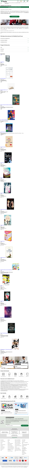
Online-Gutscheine (17, 444)
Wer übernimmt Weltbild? (4, 40)
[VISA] (2, 458)
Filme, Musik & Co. (3, 374)
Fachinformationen (3, 444)
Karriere (2, 442)
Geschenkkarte (24, 447)
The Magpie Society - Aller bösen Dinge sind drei (6, 349)
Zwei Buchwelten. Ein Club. (7, 408)
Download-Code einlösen (18, 445)
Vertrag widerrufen (14, 437)
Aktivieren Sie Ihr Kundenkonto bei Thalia (21, 363)
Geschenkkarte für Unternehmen (24, 449)
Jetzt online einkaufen (14, 16)
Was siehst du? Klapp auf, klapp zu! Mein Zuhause (6, 269)
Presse (1, 443)
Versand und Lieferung (18, 443)
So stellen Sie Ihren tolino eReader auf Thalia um (14, 7)
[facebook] (14, 461)
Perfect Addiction (3, 162)
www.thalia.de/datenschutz (4, 390)
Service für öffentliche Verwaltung (10, 449)
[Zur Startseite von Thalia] (4, 1)
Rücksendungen (10, 444)
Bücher (9, 374)
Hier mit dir (2, 177)
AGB (1, 450)
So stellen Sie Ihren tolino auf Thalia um (7, 363)
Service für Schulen (10, 445)
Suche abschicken (7, 3)
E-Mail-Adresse (8, 424)
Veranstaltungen (24, 453)
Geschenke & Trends (21, 374)
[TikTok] (23, 461)
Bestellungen (2, 49)
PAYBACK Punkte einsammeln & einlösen (21, 408)
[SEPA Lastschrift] (11, 458)
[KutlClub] (10, 461)
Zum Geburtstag (21, 396)
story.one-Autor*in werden (24, 446)
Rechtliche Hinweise (8, 422)
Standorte (2, 445)
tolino (1, 47)
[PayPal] (26, 458)
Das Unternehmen (3, 441)
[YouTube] (25, 461)
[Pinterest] (20, 461)
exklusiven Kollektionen (15, 385)
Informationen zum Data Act (18, 450)
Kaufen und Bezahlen (17, 442)
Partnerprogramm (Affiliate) (24, 450)
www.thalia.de (2, 381)
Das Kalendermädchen (3, 78)
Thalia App (23, 441)
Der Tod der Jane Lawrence (4, 209)
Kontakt (9, 442)
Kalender (15, 374)
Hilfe (8, 441)
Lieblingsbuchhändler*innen (25, 444)
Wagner (1, 285)
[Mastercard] (6, 458)
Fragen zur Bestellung (17, 441)
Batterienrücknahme (10, 443)
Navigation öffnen (1, 3)
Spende (9, 396)
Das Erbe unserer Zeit (3, 257)
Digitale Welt (23, 452)
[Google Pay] (16, 458)
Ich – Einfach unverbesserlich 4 (4, 119)
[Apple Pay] (21, 458)
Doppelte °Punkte (3, 396)
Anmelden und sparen (25, 425)
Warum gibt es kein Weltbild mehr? (5, 38)
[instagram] (17, 461)
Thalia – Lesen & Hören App (25, 443)
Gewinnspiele (15, 396)
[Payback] (5, 461)
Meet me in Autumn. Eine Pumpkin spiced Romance (6, 104)
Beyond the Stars (2, 317)
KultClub (23, 454)
